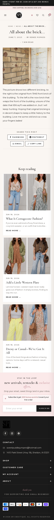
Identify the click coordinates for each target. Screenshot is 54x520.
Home (10, 26)
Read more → (13, 231)
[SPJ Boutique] (19, 15)
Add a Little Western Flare (22, 282)
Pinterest (38, 137)
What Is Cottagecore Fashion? (24, 219)
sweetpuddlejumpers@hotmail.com (24, 447)
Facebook (18, 137)
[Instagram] (12, 433)
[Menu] (5, 15)
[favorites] (37, 15)
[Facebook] (5, 433)
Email (18, 144)
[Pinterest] (18, 433)
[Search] (43, 15)
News (18, 26)
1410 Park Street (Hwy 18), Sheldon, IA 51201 (28, 452)
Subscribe (44, 408)
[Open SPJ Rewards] (32, 15)
